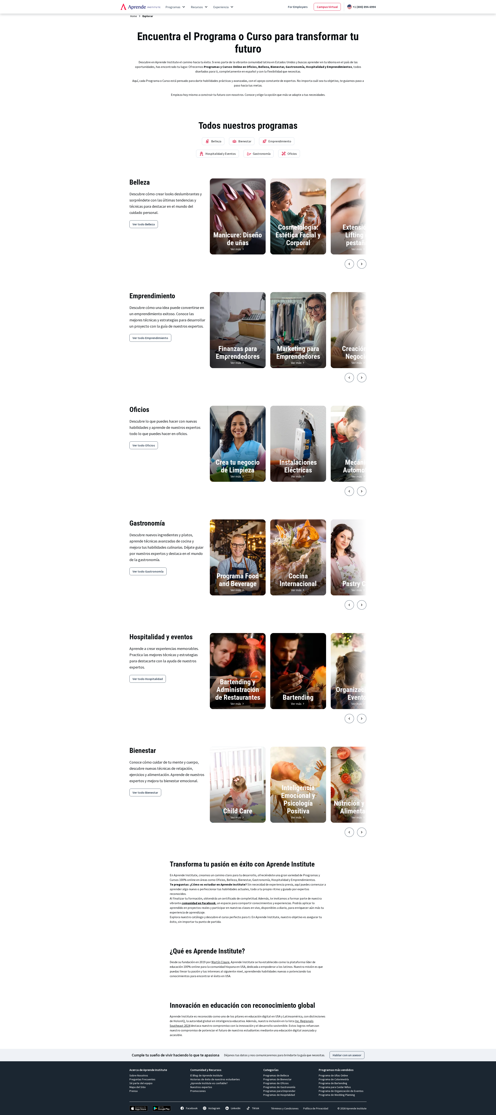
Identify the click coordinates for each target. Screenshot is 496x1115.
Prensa (133, 1091)
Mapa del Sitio (137, 1087)
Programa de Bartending (333, 1083)
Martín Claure (220, 962)
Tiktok (255, 1108)
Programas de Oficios (276, 1083)
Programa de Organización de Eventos (341, 1091)
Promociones (198, 1091)
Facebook (192, 1108)
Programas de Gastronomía (279, 1087)
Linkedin (235, 1108)
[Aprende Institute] (140, 7)
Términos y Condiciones (285, 1108)
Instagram (214, 1108)
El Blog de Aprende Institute (206, 1075)
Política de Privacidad (315, 1108)
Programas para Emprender (279, 1091)
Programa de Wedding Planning (337, 1095)
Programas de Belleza (276, 1075)
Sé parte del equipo (140, 1083)
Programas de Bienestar (277, 1079)
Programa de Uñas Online (333, 1075)
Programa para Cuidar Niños (335, 1087)
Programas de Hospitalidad (279, 1095)
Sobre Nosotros (138, 1075)
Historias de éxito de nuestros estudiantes (215, 1079)
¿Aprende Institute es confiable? (209, 1083)
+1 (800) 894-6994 (364, 7)
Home (133, 16)
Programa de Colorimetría (334, 1079)
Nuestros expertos (201, 1087)
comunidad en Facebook (199, 903)
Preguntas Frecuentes (142, 1079)
